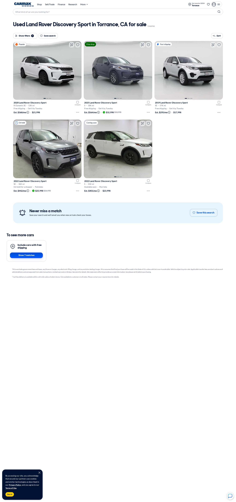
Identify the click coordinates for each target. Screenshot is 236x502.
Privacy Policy (15, 485)
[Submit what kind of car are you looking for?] (219, 12)
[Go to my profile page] (216, 4)
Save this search (205, 212)
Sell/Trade (49, 4)
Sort (219, 35)
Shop (39, 4)
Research (72, 4)
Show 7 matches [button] (26, 255)
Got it (9, 494)
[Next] (78, 70)
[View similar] (71, 45)
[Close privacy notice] (39, 473)
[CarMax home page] (24, 4)
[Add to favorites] (77, 45)
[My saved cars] (208, 4)
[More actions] (77, 112)
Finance (61, 4)
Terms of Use (10, 488)
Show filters (26, 35)
